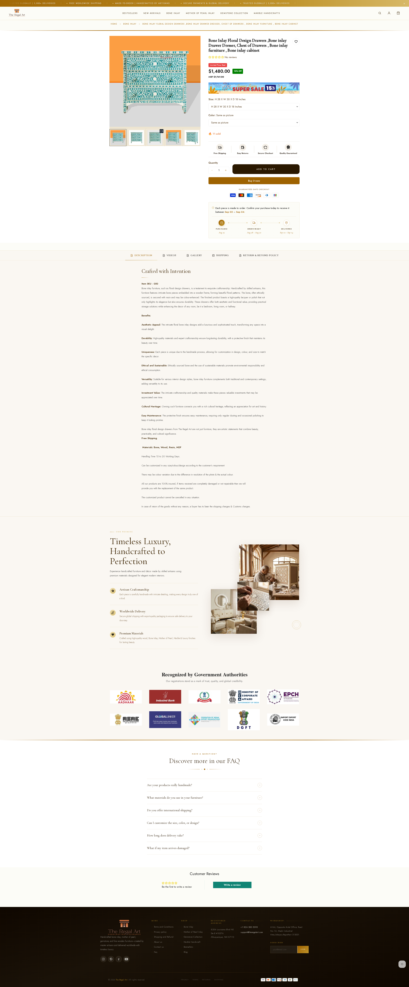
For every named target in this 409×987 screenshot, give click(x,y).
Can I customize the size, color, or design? (173, 823)
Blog (186, 952)
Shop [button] (184, 921)
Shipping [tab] (222, 255)
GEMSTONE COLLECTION (234, 13)
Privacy (185, 979)
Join (303, 949)
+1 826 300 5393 (249, 927)
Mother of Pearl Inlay (193, 931)
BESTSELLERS (130, 13)
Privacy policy (160, 931)
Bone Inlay (129, 23)
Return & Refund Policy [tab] (261, 255)
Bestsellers (188, 946)
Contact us (159, 946)
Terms (195, 979)
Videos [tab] (171, 255)
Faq (155, 952)
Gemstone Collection (193, 936)
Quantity (213, 163)
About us (158, 941)
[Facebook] (119, 959)
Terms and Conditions (164, 926)
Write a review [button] (232, 885)
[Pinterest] (111, 959)
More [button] (154, 921)
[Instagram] (103, 959)
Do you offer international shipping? (169, 810)
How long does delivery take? (165, 835)
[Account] (389, 13)
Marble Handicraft (192, 941)
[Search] (380, 13)
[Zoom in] (193, 42)
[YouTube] (126, 959)
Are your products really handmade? (169, 785)
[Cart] (398, 13)
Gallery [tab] (196, 255)
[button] (216, 57)
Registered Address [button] (218, 922)
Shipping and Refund (164, 936)
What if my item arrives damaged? (168, 848)
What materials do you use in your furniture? (175, 798)
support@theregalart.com (252, 932)
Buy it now (254, 181)
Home (114, 23)
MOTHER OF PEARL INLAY (200, 13)
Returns (206, 979)
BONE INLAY (173, 13)
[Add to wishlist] (296, 41)
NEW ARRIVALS (152, 13)
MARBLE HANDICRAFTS (267, 13)
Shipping (218, 979)
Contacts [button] (247, 921)
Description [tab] (143, 255)
